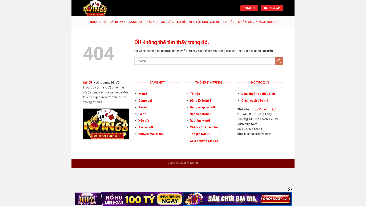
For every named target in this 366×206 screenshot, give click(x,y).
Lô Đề (181, 22)
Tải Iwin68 (117, 22)
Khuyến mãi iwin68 (204, 22)
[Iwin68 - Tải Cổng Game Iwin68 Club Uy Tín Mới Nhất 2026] (102, 8)
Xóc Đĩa (167, 22)
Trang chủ (97, 22)
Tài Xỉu (152, 22)
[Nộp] (279, 61)
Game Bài (136, 22)
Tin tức (228, 22)
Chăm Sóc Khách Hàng (256, 22)
